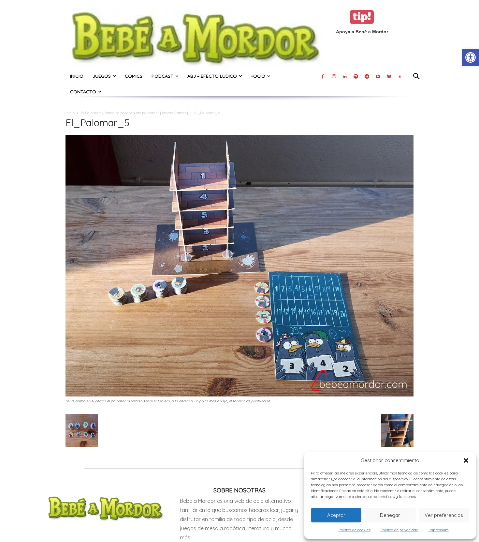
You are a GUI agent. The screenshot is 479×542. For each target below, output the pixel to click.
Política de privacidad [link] (399, 529)
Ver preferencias (444, 515)
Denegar (390, 515)
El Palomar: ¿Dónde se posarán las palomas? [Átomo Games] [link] (134, 112)
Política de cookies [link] (354, 529)
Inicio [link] (70, 112)
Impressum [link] (438, 529)
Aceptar (336, 515)
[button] (466, 460)
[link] (470, 57)
